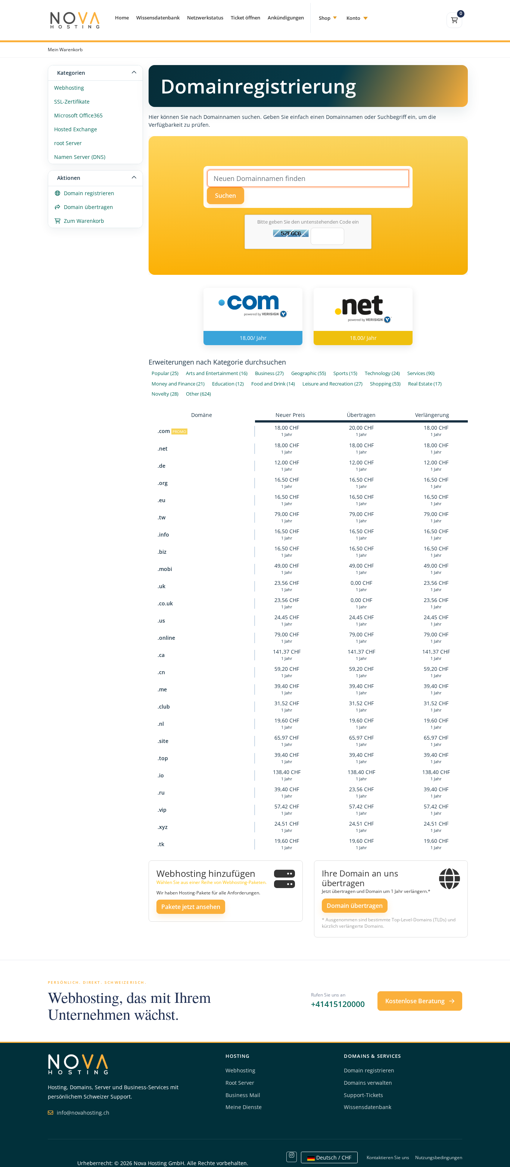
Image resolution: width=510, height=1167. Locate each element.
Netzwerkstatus (205, 17)
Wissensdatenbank (158, 17)
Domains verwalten (368, 1082)
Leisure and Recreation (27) (332, 384)
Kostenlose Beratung (415, 1001)
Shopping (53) (385, 384)
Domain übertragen (87, 207)
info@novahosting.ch (82, 1112)
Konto (353, 18)
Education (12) (228, 384)
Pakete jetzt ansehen (190, 907)
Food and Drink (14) (273, 384)
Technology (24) (382, 373)
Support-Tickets (363, 1095)
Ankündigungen (286, 17)
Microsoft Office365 (78, 115)
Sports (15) (345, 373)
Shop (324, 18)
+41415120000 (338, 1004)
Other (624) (198, 394)
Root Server (240, 1082)
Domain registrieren (87, 193)
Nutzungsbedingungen (438, 1157)
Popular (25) (165, 373)
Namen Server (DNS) (79, 156)
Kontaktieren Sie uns (388, 1157)
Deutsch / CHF (333, 1157)
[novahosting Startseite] (78, 1063)
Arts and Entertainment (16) (217, 373)
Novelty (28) (165, 394)
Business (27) (269, 373)
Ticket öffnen (245, 17)
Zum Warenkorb (82, 220)
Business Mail (243, 1095)
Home (122, 17)
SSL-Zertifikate (72, 101)
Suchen (225, 195)
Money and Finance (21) (178, 384)
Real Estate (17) (425, 384)
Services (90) (421, 373)
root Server (68, 143)
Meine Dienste (244, 1107)
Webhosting (69, 87)
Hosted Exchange (75, 129)
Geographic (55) (308, 373)
